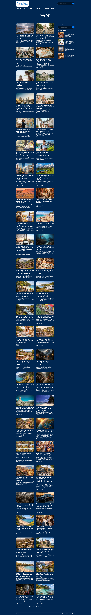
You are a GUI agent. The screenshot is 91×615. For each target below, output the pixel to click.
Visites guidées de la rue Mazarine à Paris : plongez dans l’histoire (44, 528)
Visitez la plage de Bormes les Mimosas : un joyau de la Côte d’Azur (24, 528)
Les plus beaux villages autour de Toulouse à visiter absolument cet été (24, 363)
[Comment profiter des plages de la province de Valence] (45, 216)
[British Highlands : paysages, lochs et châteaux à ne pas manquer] (25, 28)
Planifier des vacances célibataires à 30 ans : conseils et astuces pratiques (25, 339)
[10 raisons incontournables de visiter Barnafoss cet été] (25, 309)
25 (38, 606)
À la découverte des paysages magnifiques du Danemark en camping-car (44, 295)
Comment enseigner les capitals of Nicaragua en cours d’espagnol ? (23, 131)
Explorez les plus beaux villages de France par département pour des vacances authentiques (23, 455)
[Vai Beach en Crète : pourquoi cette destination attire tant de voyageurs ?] (25, 566)
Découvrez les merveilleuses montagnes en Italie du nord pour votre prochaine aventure (45, 177)
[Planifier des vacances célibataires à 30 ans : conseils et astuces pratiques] (25, 331)
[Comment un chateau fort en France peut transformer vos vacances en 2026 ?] (45, 75)
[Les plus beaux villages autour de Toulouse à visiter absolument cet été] (25, 354)
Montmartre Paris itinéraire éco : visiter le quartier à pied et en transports (45, 37)
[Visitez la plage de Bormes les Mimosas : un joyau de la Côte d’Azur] (25, 520)
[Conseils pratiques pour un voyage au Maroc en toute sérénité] (45, 193)
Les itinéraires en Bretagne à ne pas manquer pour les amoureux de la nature (25, 386)
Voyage (17, 43)
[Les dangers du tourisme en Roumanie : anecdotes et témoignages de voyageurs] (45, 377)
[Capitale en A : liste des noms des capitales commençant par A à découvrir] (45, 423)
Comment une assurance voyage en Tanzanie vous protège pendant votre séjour (25, 225)
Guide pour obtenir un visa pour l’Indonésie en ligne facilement (69, 42)
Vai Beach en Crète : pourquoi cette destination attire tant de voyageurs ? (24, 575)
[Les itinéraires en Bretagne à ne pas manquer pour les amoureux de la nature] (25, 377)
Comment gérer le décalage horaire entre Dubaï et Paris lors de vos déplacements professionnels (24, 248)
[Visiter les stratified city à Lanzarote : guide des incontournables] (25, 543)
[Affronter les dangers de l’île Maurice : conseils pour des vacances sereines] (25, 286)
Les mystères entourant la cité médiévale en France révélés (44, 363)
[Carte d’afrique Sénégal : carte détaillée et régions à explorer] (45, 52)
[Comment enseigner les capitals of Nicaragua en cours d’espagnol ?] (25, 123)
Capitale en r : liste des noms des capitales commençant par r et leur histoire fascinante (25, 177)
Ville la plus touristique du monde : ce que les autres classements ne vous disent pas (24, 61)
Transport (67, 47)
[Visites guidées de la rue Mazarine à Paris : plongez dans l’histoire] (45, 520)
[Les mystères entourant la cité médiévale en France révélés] (45, 354)
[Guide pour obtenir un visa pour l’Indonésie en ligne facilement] (61, 42)
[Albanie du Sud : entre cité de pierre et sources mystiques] (25, 400)
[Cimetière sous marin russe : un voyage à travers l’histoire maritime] (45, 239)
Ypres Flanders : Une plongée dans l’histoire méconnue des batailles (25, 505)
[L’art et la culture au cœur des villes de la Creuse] (25, 423)
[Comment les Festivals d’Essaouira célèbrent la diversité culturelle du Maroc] (45, 446)
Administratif (67, 40)
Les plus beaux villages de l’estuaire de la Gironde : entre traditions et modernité (44, 339)
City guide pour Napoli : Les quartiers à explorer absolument (24, 479)
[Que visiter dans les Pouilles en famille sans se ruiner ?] (45, 123)
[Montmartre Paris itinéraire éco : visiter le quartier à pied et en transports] (45, 28)
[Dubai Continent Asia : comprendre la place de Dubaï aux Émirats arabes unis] (25, 98)
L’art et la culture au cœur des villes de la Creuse (25, 430)
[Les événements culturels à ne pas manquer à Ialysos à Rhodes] (61, 35)
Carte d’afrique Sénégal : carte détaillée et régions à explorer (44, 60)
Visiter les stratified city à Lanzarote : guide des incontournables (23, 551)
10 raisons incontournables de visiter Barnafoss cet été (24, 317)
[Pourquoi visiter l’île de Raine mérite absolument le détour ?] (45, 589)
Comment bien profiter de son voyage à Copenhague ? (45, 317)
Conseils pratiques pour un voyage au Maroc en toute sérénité (44, 201)
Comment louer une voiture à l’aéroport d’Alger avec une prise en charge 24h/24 (45, 505)
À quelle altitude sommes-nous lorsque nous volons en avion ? (69, 49)
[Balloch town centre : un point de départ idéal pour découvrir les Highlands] (25, 263)
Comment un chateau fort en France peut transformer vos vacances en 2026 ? (45, 84)
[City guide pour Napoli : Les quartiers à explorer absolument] (25, 470)
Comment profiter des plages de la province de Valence (45, 224)
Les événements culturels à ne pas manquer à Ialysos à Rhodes (69, 35)
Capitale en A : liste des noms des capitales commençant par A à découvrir (45, 431)
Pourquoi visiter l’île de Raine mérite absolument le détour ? (45, 596)
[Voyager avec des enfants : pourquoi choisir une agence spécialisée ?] (25, 75)
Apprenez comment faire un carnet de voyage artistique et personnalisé (45, 272)
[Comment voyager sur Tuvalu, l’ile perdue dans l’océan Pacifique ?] (45, 400)
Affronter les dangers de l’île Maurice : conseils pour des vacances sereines (24, 295)
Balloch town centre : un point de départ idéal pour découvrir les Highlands (25, 272)
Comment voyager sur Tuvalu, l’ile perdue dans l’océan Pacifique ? (43, 409)
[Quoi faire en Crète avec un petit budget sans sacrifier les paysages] (45, 98)
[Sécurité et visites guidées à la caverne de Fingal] (25, 589)
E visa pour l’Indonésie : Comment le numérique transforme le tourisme (43, 154)
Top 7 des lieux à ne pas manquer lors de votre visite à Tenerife (45, 575)
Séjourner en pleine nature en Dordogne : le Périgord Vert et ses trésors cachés (25, 154)
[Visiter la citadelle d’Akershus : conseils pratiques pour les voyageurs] (45, 543)
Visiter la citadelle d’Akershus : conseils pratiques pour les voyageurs (45, 551)
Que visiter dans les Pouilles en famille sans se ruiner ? (44, 130)
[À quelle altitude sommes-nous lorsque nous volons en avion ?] (61, 49)
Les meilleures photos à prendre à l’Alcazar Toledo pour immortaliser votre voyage (69, 56)
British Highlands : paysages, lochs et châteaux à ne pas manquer (25, 37)
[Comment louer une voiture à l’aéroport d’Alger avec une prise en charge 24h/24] (45, 497)
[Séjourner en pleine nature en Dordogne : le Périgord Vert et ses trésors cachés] (25, 145)
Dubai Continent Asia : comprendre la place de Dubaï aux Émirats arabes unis (24, 107)
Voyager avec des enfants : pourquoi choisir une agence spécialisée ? (24, 84)
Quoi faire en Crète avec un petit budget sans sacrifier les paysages (45, 107)
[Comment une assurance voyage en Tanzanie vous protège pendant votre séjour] (25, 216)
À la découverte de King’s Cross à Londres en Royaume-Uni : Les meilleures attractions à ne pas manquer (44, 480)
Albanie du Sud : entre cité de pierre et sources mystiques (25, 408)
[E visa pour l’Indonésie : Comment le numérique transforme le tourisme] (45, 145)
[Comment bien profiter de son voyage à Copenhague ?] (45, 309)
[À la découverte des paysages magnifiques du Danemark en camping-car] (45, 286)
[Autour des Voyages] (22, 3)
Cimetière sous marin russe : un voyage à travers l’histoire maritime (45, 248)
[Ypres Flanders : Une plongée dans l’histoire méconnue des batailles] (25, 497)
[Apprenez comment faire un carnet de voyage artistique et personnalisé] (45, 263)
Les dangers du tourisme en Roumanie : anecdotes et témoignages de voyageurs (44, 386)
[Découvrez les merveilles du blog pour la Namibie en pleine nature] (25, 193)
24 (36, 606)
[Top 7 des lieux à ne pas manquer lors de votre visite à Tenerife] (45, 566)
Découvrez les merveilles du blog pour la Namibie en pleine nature (24, 201)
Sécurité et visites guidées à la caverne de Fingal (24, 596)
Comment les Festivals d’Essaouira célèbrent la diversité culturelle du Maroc (44, 454)
